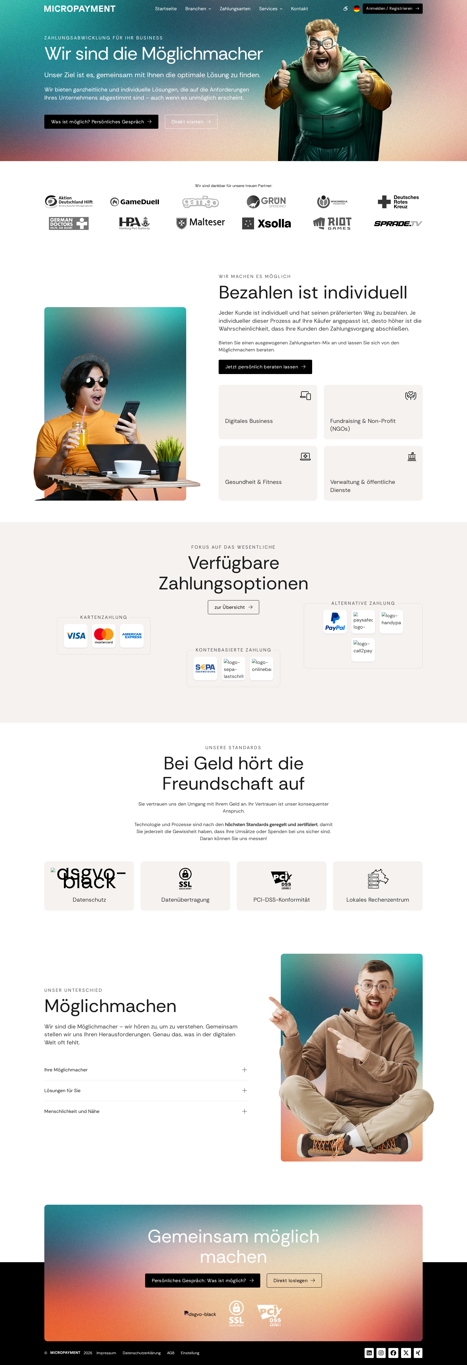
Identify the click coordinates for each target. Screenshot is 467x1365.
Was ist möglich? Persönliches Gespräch (97, 122)
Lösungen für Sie (62, 1091)
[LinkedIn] (369, 1353)
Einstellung (190, 1352)
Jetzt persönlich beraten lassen (261, 367)
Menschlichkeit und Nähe (71, 1111)
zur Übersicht (230, 607)
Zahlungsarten (235, 9)
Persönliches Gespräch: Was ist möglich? (199, 1280)
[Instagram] (381, 1353)
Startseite (166, 9)
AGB (170, 1352)
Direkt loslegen (290, 1280)
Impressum (106, 1352)
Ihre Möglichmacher (66, 1070)
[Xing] (418, 1353)
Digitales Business (249, 421)
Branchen (195, 9)
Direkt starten (188, 122)
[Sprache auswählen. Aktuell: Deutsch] (356, 8)
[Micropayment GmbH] (79, 8)
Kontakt (299, 9)
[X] (406, 1353)
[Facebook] (393, 1353)
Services (268, 9)
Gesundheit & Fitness (253, 482)
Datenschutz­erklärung (142, 1352)
